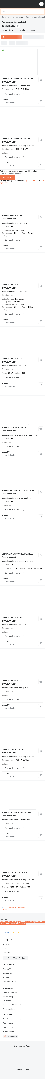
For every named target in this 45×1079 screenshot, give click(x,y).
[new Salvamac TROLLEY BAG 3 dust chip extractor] (22, 856)
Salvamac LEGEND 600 (12, 358)
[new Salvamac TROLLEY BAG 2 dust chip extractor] (22, 733)
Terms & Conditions (10, 992)
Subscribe (7, 177)
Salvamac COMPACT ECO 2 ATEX (17, 554)
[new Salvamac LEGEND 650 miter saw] (22, 268)
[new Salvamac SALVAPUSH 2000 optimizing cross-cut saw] (22, 411)
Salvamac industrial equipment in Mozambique (18, 922)
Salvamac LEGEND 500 (12, 680)
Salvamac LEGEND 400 (12, 617)
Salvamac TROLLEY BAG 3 (14, 872)
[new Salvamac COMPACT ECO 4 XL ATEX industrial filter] (22, 62)
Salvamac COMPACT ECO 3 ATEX (17, 138)
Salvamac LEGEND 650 (12, 284)
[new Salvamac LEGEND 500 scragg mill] (22, 664)
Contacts (6, 953)
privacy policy (31, 181)
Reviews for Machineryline (13, 1005)
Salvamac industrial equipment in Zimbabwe (22, 923)
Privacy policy (8, 997)
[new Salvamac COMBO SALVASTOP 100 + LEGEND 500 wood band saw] (22, 474)
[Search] (41, 11)
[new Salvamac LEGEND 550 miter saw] (22, 199)
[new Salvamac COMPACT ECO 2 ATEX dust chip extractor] (22, 537)
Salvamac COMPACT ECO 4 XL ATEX (19, 78)
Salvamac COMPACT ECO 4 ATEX (17, 812)
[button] (41, 4)
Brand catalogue (9, 1009)
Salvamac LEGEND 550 (12, 216)
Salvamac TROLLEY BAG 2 (14, 749)
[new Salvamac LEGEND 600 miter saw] (22, 342)
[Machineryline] (2, 17)
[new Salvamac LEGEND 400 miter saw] (22, 601)
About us (6, 944)
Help (4, 948)
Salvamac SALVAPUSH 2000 (15, 428)
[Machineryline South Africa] (16, 4)
